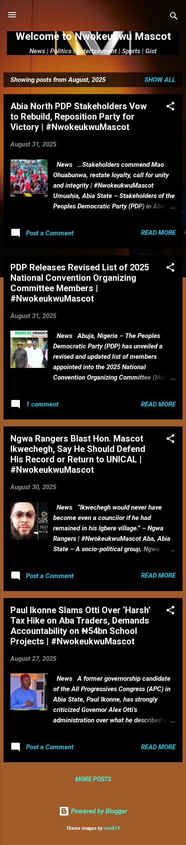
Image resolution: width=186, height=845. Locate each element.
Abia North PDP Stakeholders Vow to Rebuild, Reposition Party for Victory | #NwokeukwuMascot (78, 116)
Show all (160, 80)
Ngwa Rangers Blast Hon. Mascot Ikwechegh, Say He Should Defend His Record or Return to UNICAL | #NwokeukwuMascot (77, 454)
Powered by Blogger (98, 811)
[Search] (174, 17)
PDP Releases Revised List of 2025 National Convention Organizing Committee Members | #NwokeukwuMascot (79, 283)
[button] (170, 107)
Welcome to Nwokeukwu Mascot (93, 36)
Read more (158, 233)
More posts (93, 779)
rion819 (112, 828)
